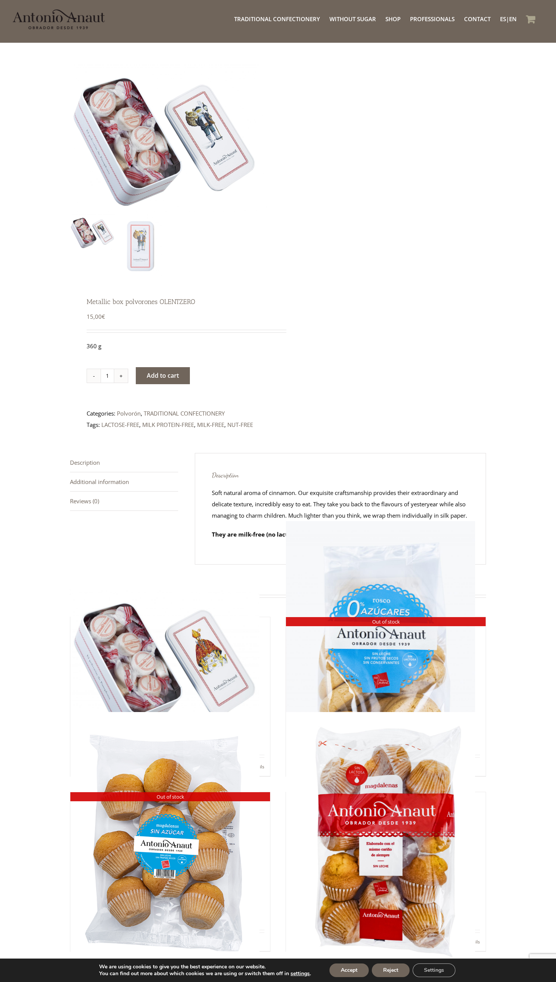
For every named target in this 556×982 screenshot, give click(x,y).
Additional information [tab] (99, 482)
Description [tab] (85, 462)
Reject (390, 970)
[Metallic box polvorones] (170, 663)
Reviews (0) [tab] (84, 501)
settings (300, 973)
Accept (349, 970)
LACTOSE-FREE (120, 424)
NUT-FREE (240, 424)
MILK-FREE (210, 424)
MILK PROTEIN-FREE (168, 424)
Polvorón (129, 413)
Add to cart (163, 375)
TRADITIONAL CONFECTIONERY (184, 413)
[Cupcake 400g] (386, 838)
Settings (434, 970)
